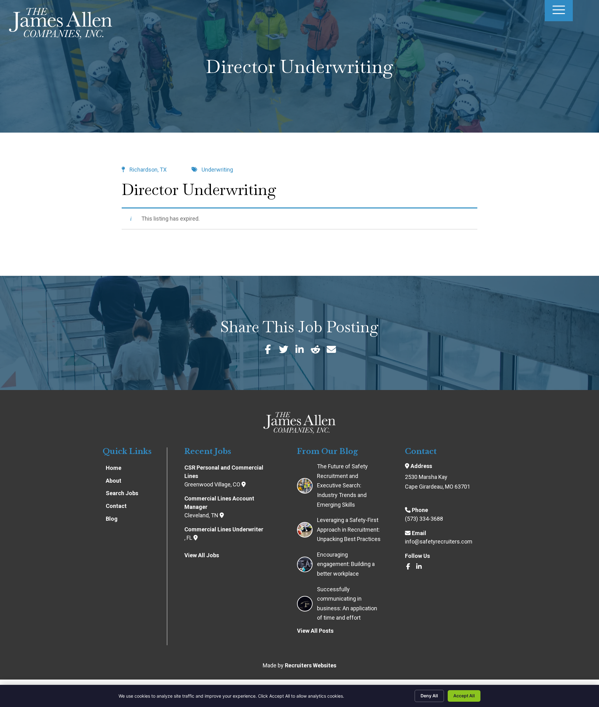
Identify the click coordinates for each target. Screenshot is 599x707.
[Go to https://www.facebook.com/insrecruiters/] (408, 567)
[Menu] (559, 10)
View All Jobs (201, 555)
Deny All (429, 695)
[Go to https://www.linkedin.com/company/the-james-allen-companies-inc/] (419, 567)
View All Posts (315, 630)
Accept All (464, 695)
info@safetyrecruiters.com (438, 541)
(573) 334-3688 (424, 518)
